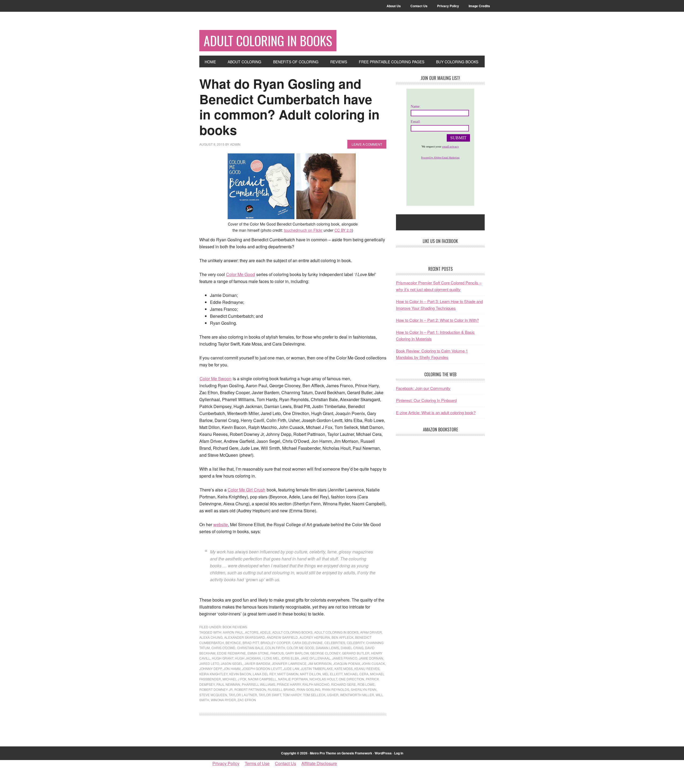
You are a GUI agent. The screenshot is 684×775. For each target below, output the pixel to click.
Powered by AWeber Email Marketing (440, 157)
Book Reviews (235, 627)
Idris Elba (290, 658)
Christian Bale (250, 647)
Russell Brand (281, 689)
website (220, 524)
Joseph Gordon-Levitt (262, 668)
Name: (416, 106)
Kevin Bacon (240, 674)
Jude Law (291, 668)
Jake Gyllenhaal (316, 658)
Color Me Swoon (215, 378)
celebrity (355, 642)
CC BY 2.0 (343, 230)
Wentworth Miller (357, 694)
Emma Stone (258, 653)
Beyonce (233, 642)
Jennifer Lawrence (289, 663)
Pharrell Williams (258, 684)
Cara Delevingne (307, 642)
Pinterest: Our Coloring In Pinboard (426, 400)
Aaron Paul (233, 632)
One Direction (351, 679)
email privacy (450, 146)
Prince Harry (289, 684)
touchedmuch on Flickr (303, 230)
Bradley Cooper (275, 642)
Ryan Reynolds (335, 689)
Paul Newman (228, 684)
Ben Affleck (342, 637)
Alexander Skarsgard (244, 637)
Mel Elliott (332, 674)
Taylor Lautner (243, 694)
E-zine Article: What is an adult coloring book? (436, 412)
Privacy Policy (225, 763)
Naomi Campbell (262, 679)
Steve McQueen (213, 694)
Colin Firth (275, 647)
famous (277, 653)
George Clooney (325, 653)
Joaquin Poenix (346, 663)
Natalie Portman (293, 679)
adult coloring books (292, 632)
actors (251, 632)
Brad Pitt (251, 642)
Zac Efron (247, 700)
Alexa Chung (211, 637)
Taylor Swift (270, 694)
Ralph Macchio (315, 684)
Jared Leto (209, 663)
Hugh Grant (222, 658)
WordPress (383, 753)
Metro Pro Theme (323, 753)
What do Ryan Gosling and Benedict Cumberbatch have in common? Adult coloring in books (289, 106)
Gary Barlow (297, 653)
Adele (265, 632)
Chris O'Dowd (223, 647)
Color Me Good (240, 274)
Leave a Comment (367, 144)
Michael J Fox (234, 679)
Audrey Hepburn (315, 637)
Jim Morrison (320, 663)
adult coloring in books (336, 632)
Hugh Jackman (248, 658)
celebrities (334, 642)
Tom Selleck (314, 694)
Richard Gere (343, 684)
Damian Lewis (327, 647)
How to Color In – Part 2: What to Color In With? (437, 320)
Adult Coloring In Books (268, 40)
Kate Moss (344, 668)
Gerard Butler (356, 653)
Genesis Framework (356, 753)
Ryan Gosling (308, 689)
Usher (333, 694)
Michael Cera (356, 674)
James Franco (344, 658)
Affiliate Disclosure (319, 763)
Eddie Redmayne (231, 653)
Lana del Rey (264, 674)
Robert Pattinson (250, 689)
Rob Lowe (366, 684)
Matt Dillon (310, 674)
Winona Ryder (223, 700)
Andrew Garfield (282, 637)
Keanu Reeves (366, 668)
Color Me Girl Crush (246, 490)
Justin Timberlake (317, 668)
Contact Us (285, 763)
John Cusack (373, 663)
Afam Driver (371, 632)
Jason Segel (232, 663)
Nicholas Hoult (323, 679)
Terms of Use (257, 763)
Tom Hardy (292, 694)
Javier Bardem (257, 663)
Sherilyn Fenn (363, 689)
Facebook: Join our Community (423, 388)
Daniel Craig (352, 647)
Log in (398, 753)
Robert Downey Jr (216, 689)
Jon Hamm (231, 668)
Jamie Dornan (371, 658)
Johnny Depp (210, 668)
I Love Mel (271, 658)
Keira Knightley (213, 674)
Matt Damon (287, 674)
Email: (416, 122)
